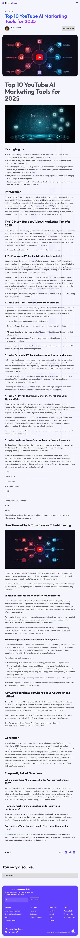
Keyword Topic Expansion (13, 914)
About (51, 914)
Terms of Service (69, 917)
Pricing (51, 911)
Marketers (33, 911)
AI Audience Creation (12, 911)
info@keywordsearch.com (13, 929)
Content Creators (36, 917)
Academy (52, 920)
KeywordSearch (11, 702)
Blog (50, 917)
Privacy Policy (69, 914)
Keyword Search (10, 920)
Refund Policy (68, 911)
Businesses (33, 914)
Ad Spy (7, 917)
